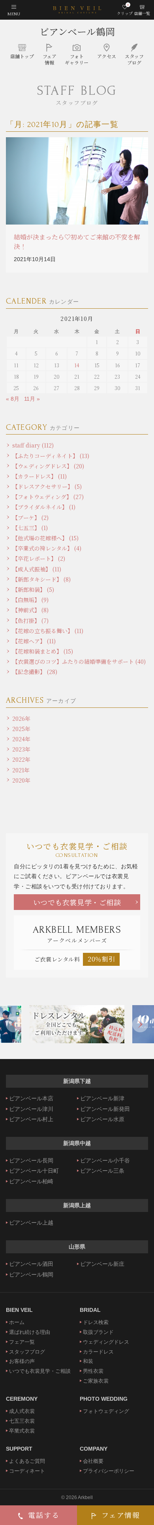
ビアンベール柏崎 (31, 1181)
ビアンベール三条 (102, 1171)
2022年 (21, 759)
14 (76, 365)
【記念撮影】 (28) (34, 672)
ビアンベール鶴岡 (77, 31)
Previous (14, 1024)
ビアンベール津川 (31, 1109)
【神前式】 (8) (30, 610)
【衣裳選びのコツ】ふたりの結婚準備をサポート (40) (79, 661)
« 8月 (12, 399)
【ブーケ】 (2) (30, 517)
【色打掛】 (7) (30, 620)
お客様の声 (22, 1361)
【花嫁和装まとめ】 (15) (42, 651)
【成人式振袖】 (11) (36, 569)
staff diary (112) (33, 445)
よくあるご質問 (27, 1461)
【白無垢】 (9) (30, 600)
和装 (88, 1361)
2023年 (21, 749)
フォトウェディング (106, 1411)
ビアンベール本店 (31, 1098)
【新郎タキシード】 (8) (41, 579)
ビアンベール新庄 (102, 1264)
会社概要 (93, 1461)
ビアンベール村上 (31, 1119)
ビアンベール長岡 (31, 1160)
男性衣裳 (93, 1371)
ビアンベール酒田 (31, 1264)
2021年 (21, 770)
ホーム (16, 1322)
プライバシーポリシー (108, 1471)
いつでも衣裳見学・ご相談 (77, 902)
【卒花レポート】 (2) (38, 558)
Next (140, 1024)
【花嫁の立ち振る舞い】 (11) (47, 631)
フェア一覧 (22, 1342)
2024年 (21, 739)
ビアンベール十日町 (34, 1171)
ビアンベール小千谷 (105, 1160)
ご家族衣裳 (96, 1381)
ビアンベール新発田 (105, 1109)
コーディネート (27, 1471)
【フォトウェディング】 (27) (48, 497)
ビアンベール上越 (31, 1222)
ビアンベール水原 (102, 1119)
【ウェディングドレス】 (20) (48, 466)
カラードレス (98, 1352)
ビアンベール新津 (102, 1098)
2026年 (21, 718)
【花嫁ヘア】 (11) (34, 641)
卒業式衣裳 (22, 1431)
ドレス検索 (96, 1322)
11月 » (32, 399)
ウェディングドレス (106, 1342)
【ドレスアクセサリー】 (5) (47, 486)
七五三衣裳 (22, 1421)
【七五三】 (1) (30, 528)
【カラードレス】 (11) (39, 476)
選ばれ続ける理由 (29, 1332)
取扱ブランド (98, 1332)
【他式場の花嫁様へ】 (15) (45, 538)
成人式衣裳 (22, 1411)
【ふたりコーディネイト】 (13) (50, 456)
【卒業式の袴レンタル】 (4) (46, 548)
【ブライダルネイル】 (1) (43, 507)
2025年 (21, 729)
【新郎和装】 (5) (33, 589)
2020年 (21, 780)
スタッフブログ (27, 1352)
